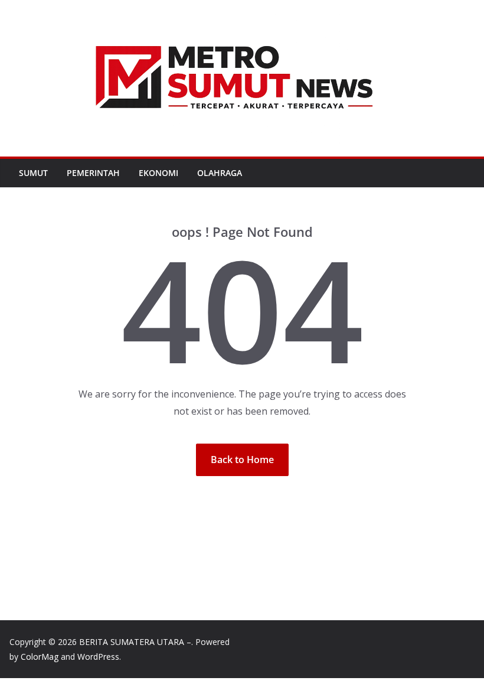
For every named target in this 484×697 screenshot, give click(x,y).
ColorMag (39, 656)
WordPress (98, 656)
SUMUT (33, 172)
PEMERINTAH (93, 172)
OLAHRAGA (219, 172)
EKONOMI (158, 172)
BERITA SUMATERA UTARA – (135, 641)
